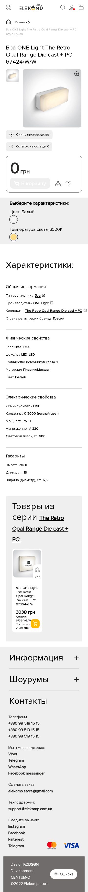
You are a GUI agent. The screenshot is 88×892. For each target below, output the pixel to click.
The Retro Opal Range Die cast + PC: (40, 528)
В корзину (33, 183)
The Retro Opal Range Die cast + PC (53, 311)
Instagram (16, 826)
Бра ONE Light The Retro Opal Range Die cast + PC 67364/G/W (27, 596)
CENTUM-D (20, 877)
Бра (38, 295)
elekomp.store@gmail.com (30, 791)
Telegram (16, 760)
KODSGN (31, 864)
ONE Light (41, 303)
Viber (12, 754)
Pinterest (16, 839)
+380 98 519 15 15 (23, 736)
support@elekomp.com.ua (30, 808)
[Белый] (14, 219)
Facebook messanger (26, 773)
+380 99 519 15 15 (24, 723)
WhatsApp (17, 767)
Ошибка (67, 874)
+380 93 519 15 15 (23, 729)
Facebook (16, 833)
